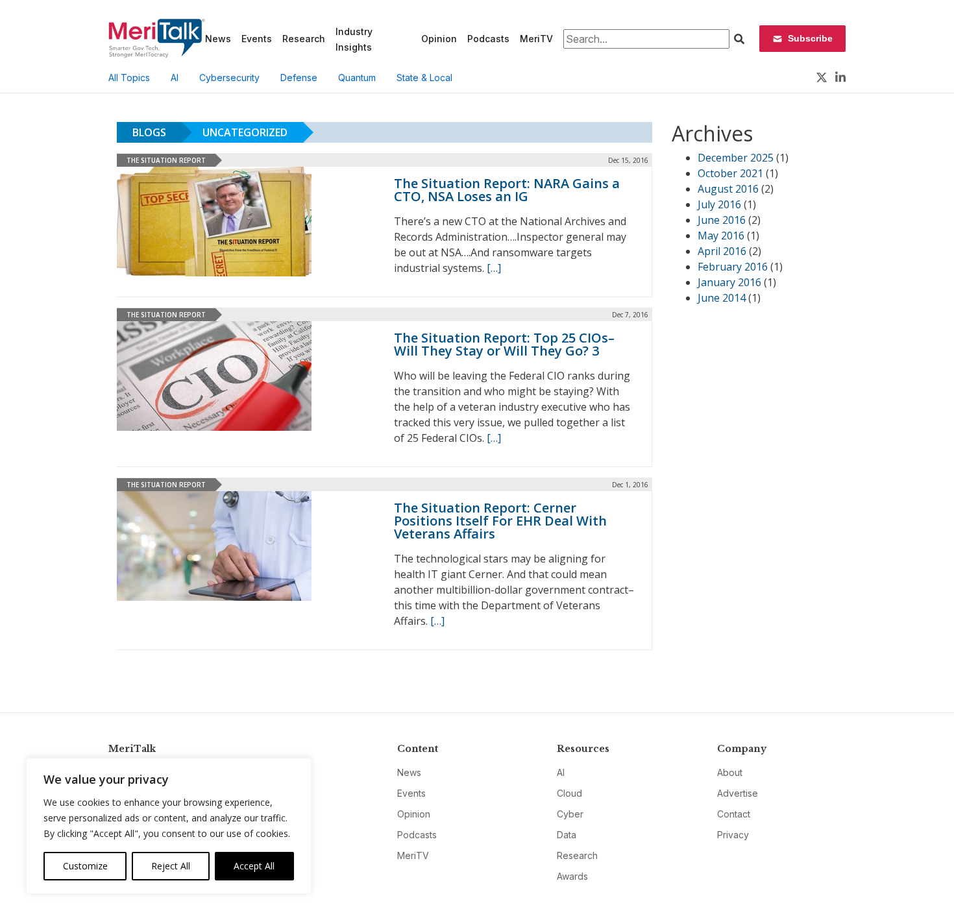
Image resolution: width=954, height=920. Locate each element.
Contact (733, 813)
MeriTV (536, 38)
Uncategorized (244, 132)
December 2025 (736, 158)
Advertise (737, 793)
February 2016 (733, 267)
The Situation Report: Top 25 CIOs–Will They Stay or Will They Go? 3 (504, 344)
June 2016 (722, 220)
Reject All (170, 866)
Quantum (357, 77)
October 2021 (730, 173)
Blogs (149, 132)
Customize (85, 866)
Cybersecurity (229, 77)
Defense (298, 77)
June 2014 (722, 298)
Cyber (570, 813)
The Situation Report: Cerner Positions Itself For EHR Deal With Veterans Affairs (500, 520)
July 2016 (719, 204)
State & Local (424, 77)
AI (174, 77)
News (218, 38)
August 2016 (728, 189)
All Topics (129, 77)
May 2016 (721, 235)
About (729, 772)
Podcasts (488, 38)
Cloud (569, 793)
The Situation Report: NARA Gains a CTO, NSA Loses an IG (507, 190)
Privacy (733, 834)
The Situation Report (166, 160)
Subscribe (810, 38)
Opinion (439, 38)
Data (566, 834)
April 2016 (722, 251)
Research (303, 38)
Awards (572, 876)
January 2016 (729, 282)
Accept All (254, 866)
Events (256, 38)
